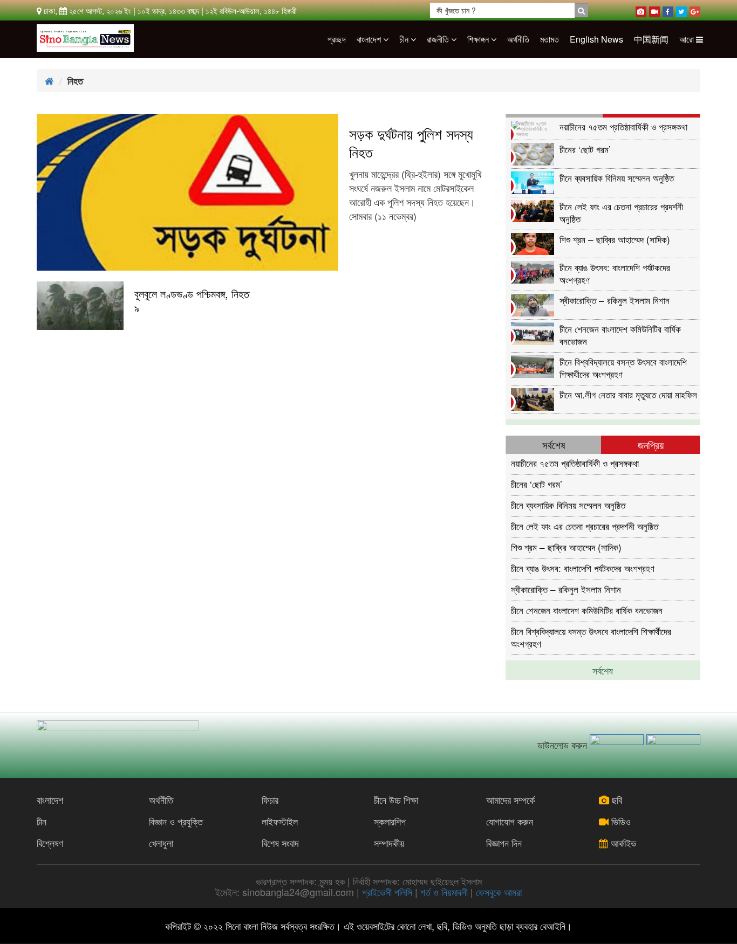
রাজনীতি (439, 39)
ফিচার (270, 800)
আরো (687, 39)
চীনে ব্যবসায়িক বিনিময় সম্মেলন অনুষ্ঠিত (616, 177)
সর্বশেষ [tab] (553, 444)
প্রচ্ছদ (336, 39)
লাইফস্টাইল (280, 821)
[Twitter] (681, 10)
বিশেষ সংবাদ (280, 843)
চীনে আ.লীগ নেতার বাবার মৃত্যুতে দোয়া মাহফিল (628, 394)
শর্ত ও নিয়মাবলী (444, 892)
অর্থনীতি (518, 39)
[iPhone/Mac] (641, 10)
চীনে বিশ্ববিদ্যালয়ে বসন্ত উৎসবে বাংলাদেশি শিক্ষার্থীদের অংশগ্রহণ (623, 367)
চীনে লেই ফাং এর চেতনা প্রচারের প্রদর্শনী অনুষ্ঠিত (621, 212)
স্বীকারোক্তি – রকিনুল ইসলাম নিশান (614, 300)
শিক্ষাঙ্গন (479, 39)
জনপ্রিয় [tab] (651, 444)
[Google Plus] (695, 10)
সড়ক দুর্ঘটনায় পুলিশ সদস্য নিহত (411, 143)
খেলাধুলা (161, 843)
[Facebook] (668, 10)
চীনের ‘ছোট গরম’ (585, 149)
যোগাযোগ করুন (509, 821)
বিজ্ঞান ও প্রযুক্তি (176, 821)
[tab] (554, 116)
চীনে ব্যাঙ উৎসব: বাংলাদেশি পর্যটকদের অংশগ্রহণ (614, 273)
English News (596, 39)
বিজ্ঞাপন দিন (504, 843)
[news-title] (80, 305)
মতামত (549, 39)
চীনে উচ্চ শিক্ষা (396, 800)
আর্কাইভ (622, 843)
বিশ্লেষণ (50, 843)
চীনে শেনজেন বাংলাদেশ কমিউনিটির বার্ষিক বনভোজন (620, 334)
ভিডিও (620, 821)
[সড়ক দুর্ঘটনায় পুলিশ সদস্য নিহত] (187, 192)
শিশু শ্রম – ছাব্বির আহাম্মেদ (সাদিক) (614, 239)
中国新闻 (651, 39)
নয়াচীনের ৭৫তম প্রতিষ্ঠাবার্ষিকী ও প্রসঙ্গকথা (623, 126)
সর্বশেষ (602, 670)
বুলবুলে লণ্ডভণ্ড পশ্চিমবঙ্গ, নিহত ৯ (191, 301)
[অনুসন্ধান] (581, 10)
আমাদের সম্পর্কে (510, 800)
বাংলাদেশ (370, 39)
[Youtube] (654, 10)
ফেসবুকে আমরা (499, 892)
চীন (405, 39)
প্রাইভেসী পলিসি (387, 892)
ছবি (615, 800)
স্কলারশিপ (390, 821)
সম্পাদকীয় (389, 843)
